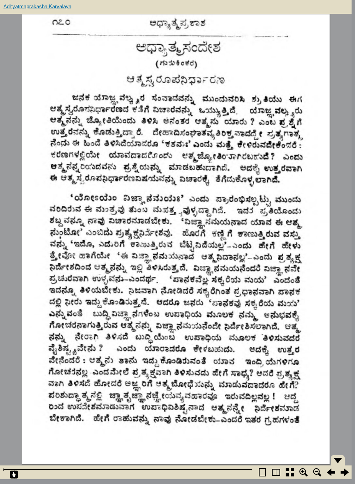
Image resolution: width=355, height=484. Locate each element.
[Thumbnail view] (290, 472)
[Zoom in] (303, 472)
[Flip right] (345, 472)
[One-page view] (262, 472)
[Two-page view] (276, 472)
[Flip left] (331, 472)
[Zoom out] (317, 472)
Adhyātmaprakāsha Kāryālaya (37, 6)
